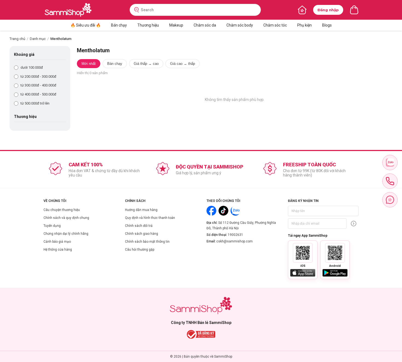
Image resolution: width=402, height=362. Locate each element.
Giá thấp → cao (146, 64)
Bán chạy (119, 25)
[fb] (390, 199)
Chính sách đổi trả (139, 226)
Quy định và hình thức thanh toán (150, 218)
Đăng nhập (328, 10)
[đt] (390, 181)
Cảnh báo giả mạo (57, 242)
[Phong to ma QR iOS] (303, 253)
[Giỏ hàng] (354, 9)
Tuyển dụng (52, 226)
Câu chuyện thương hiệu (61, 210)
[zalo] (390, 162)
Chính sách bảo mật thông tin (147, 242)
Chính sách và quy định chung (66, 218)
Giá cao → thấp (182, 64)
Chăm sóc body (239, 25)
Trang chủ (17, 39)
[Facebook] (211, 211)
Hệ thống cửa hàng (57, 249)
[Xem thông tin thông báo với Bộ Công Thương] (201, 334)
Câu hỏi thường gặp (139, 249)
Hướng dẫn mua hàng (141, 210)
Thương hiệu (148, 25)
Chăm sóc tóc (275, 25)
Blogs (327, 25)
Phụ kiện (304, 25)
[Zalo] (235, 211)
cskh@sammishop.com (234, 241)
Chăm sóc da (205, 25)
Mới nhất (88, 64)
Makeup (176, 25)
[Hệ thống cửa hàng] (302, 9)
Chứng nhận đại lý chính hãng (65, 234)
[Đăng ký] (354, 223)
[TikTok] (223, 211)
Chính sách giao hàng (141, 234)
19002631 (235, 235)
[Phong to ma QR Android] (335, 253)
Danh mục (38, 39)
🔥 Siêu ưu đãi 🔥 (86, 25)
